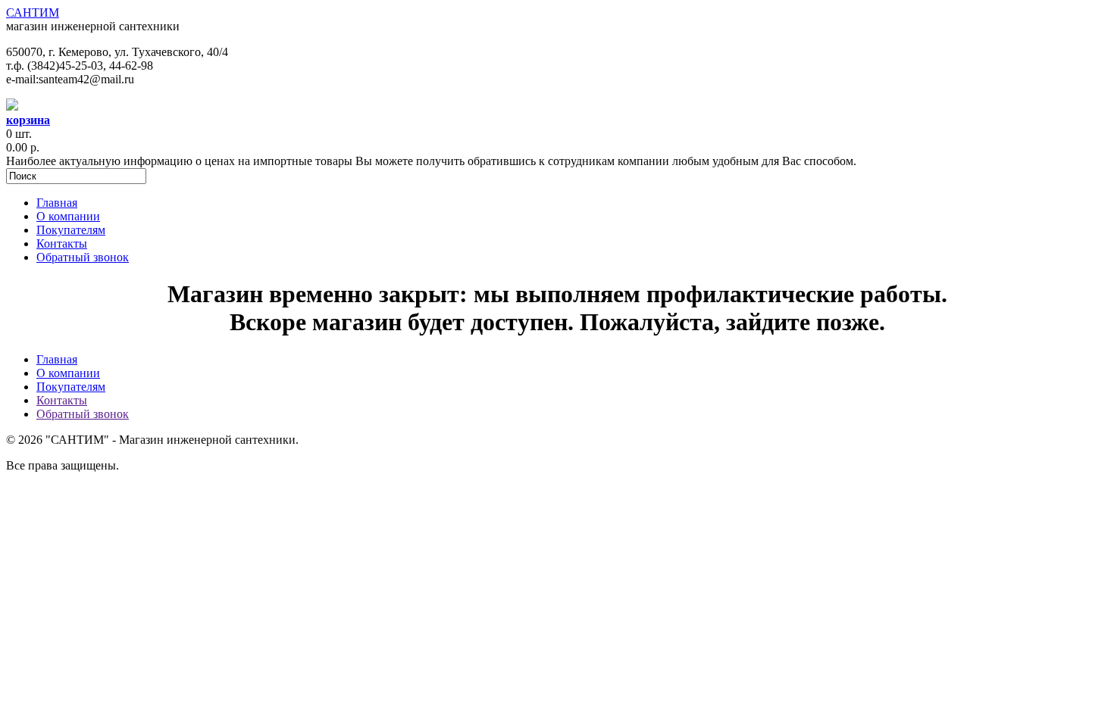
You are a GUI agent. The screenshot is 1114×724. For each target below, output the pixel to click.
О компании (68, 216)
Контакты (61, 243)
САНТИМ (32, 12)
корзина (28, 120)
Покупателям (70, 229)
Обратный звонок (82, 257)
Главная (56, 202)
